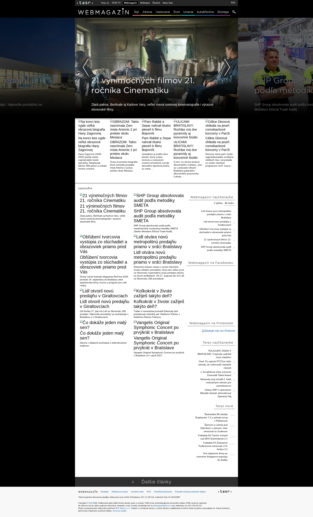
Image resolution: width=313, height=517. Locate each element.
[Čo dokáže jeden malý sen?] (105, 325)
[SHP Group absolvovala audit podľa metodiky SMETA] (159, 200)
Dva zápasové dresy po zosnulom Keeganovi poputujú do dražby (212, 456)
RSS (233, 2)
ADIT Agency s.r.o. (123, 508)
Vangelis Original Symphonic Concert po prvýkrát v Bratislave (156, 343)
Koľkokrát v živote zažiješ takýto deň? (159, 304)
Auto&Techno (205, 12)
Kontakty (104, 492)
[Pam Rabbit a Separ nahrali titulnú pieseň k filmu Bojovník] (156, 127)
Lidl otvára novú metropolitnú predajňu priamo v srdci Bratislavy (158, 257)
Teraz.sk (105, 3)
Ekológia (223, 12)
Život (176, 12)
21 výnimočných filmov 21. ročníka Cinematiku (103, 208)
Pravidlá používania (163, 492)
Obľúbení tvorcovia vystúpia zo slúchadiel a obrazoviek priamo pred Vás (103, 264)
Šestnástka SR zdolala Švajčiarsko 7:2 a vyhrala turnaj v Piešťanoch (211, 417)
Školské (156, 3)
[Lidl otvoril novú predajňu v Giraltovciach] (105, 293)
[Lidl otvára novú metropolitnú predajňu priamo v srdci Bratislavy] (159, 241)
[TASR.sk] (84, 3)
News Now (168, 3)
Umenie (188, 12)
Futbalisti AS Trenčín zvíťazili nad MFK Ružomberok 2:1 (213, 437)
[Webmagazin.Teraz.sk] (87, 492)
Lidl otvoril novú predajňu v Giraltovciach (104, 304)
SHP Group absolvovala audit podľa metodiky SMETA (157, 216)
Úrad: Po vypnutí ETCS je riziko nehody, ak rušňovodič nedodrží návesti (214, 364)
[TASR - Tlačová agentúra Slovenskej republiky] (224, 492)
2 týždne (218, 203)
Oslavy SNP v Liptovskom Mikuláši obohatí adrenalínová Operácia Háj (215, 393)
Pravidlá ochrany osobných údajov (190, 492)
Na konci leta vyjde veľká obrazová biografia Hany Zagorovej (91, 144)
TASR (90, 503)
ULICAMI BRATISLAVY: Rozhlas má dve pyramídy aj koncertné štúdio (186, 149)
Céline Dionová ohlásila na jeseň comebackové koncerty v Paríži (217, 144)
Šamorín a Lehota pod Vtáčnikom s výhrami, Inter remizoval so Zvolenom (214, 428)
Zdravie (147, 12)
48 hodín (229, 203)
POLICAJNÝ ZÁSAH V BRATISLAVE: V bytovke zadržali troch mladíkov (214, 354)
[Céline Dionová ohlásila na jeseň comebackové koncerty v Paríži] (220, 127)
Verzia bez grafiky (119, 511)
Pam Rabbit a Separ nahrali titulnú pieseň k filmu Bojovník (156, 144)
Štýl (136, 12)
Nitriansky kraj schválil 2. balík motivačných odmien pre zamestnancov (215, 382)
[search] (234, 12)
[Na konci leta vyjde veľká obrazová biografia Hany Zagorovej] (93, 127)
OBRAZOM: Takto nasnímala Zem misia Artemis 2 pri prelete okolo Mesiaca (123, 149)
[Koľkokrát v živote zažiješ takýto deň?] (159, 293)
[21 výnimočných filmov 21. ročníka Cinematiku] (105, 198)
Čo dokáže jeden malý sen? (102, 335)
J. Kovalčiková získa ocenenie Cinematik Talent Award (215, 373)
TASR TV (116, 3)
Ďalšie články (156, 481)
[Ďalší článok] (227, 67)
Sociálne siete (137, 492)
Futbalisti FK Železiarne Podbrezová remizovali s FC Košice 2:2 (213, 446)
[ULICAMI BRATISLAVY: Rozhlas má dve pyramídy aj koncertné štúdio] (188, 129)
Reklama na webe (120, 492)
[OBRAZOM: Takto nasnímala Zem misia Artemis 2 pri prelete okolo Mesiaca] (124, 129)
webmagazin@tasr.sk (161, 506)
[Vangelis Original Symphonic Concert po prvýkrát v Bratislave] (159, 327)
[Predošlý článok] (86, 67)
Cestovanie (163, 12)
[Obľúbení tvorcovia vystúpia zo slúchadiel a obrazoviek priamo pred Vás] (105, 244)
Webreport (145, 3)
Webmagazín (130, 3)
